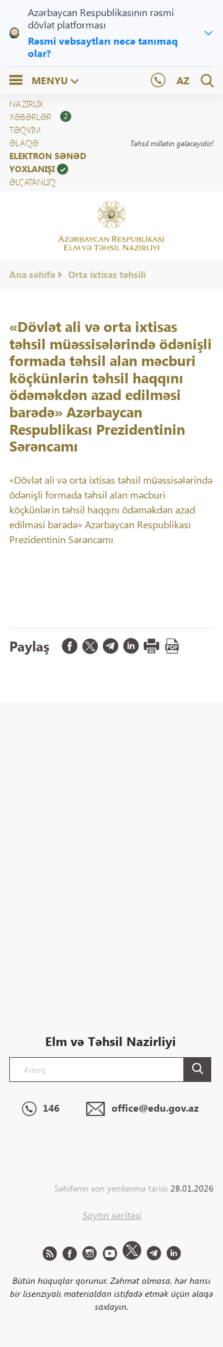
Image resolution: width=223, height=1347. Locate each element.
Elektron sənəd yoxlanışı (47, 162)
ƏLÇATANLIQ (32, 182)
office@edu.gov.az (155, 1107)
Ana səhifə (32, 274)
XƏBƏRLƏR (38, 117)
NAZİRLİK (26, 104)
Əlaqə (23, 143)
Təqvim (25, 130)
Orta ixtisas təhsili (107, 274)
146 (51, 1107)
